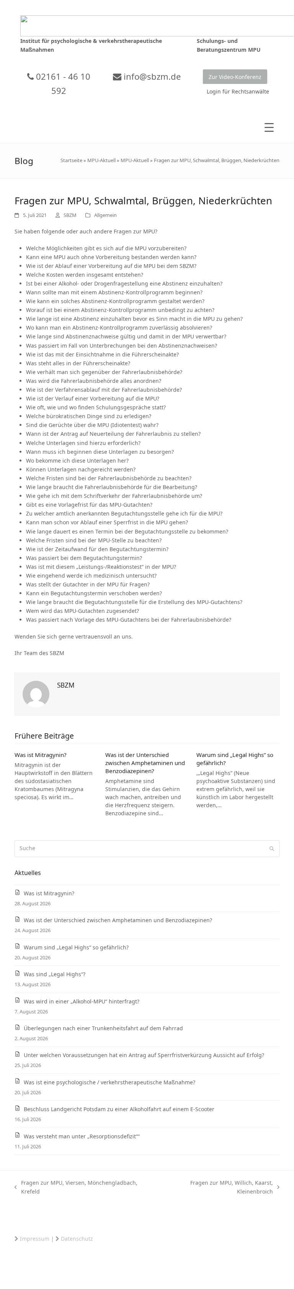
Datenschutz (77, 1238)
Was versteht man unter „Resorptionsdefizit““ (82, 1136)
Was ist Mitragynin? (41, 755)
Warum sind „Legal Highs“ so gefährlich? (76, 947)
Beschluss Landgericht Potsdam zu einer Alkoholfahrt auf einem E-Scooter (119, 1109)
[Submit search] (272, 848)
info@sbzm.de (151, 76)
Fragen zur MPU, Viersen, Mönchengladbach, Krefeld (76, 1187)
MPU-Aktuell (101, 160)
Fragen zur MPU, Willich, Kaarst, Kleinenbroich (216, 1187)
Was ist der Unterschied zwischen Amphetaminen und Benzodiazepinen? (145, 762)
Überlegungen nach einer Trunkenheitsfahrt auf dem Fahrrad (103, 1028)
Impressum (34, 1238)
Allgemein (105, 215)
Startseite (71, 160)
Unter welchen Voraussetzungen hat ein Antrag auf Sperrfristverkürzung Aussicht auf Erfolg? (144, 1055)
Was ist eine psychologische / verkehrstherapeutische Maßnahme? (109, 1082)
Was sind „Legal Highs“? (54, 974)
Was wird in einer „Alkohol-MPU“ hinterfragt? (81, 1001)
